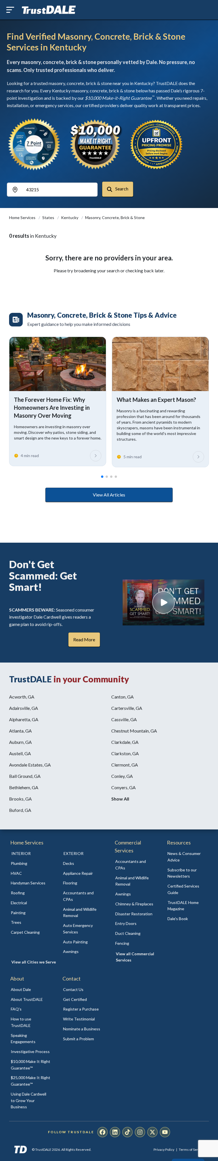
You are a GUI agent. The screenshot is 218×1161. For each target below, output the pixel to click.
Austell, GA (20, 753)
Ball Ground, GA (25, 776)
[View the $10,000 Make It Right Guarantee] (95, 144)
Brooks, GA (20, 798)
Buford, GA (20, 810)
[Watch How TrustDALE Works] (163, 602)
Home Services (22, 217)
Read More (84, 639)
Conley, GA (122, 776)
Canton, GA (122, 696)
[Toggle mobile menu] (10, 9)
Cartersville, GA (126, 708)
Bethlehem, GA (23, 787)
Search (121, 188)
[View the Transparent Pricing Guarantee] (156, 144)
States (48, 217)
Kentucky (70, 217)
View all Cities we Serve (33, 962)
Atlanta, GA (20, 730)
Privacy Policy (164, 1149)
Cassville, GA (124, 719)
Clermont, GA (124, 764)
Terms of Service (191, 1149)
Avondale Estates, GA (30, 764)
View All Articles (109, 494)
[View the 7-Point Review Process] (34, 144)
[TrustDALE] (48, 10)
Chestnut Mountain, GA (134, 730)
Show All (120, 798)
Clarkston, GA (125, 753)
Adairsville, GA (23, 708)
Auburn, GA (20, 742)
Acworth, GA (21, 696)
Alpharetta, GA (23, 719)
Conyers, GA (123, 787)
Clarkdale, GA (125, 742)
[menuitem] (30, 864)
